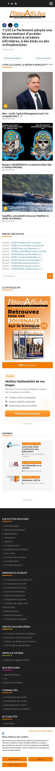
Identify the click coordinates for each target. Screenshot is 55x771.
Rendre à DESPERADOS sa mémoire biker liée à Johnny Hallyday (26, 166)
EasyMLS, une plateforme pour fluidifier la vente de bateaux (25, 217)
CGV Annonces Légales (15, 619)
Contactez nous (11, 545)
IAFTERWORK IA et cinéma (32, 466)
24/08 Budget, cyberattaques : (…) (27, 268)
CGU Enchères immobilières (17, 645)
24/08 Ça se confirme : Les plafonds (27, 245)
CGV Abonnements (13, 565)
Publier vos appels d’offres (17, 660)
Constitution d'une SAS (15, 583)
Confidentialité (11, 561)
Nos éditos (9, 723)
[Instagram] (15, 4)
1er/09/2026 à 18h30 (32, 462)
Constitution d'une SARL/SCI (18, 579)
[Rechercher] (50, 276)
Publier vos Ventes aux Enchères (20, 641)
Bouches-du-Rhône (13, 682)
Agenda (7, 433)
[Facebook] (8, 4)
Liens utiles (9, 553)
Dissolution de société (15, 705)
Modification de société (15, 701)
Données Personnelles (15, 557)
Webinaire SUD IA (31, 480)
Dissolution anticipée (14, 591)
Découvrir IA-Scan (29, 413)
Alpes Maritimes (12, 674)
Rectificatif (9, 607)
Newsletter (10, 537)
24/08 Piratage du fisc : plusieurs (26, 242)
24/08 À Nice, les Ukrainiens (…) (25, 248)
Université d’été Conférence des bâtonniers (30, 449)
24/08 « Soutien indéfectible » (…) (26, 257)
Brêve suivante (44, 58)
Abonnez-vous (29, 365)
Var (5, 678)
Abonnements (10, 533)
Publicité (8, 541)
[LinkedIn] (12, 4)
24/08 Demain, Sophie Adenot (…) (26, 254)
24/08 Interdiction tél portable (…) (26, 260)
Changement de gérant (15, 599)
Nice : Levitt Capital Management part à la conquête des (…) (25, 114)
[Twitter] (4, 4)
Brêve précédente (12, 58)
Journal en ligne (11, 525)
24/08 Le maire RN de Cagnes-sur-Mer (28, 251)
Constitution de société (15, 697)
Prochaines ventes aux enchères (19, 633)
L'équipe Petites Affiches (16, 549)
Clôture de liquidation (14, 595)
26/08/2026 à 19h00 (31, 444)
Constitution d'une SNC (15, 587)
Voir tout (49, 64)
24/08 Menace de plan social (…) (25, 266)
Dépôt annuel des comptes (17, 708)
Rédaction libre (11, 611)
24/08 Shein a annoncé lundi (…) (25, 263)
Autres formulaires (13, 615)
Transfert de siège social (16, 603)
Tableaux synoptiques (14, 529)
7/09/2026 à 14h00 (31, 477)
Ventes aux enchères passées (18, 637)
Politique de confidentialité (41, 731)
